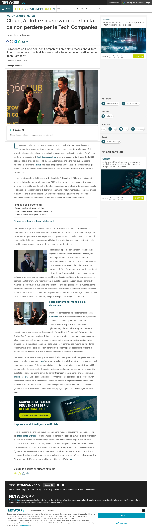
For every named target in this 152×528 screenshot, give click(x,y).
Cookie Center (90, 490)
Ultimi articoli (62, 9)
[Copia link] (27, 41)
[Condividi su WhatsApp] (19, 41)
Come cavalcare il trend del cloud (30, 208)
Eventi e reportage (22, 35)
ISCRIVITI (139, 56)
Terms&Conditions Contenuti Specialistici (68, 490)
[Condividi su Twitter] (11, 41)
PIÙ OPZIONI (121, 523)
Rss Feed (31, 490)
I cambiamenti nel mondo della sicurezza (33, 211)
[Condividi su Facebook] (7, 41)
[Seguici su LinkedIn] (58, 485)
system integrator (22, 377)
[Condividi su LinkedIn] (15, 41)
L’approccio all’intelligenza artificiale (31, 214)
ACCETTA (121, 515)
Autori (18, 490)
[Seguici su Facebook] (63, 485)
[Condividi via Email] (23, 41)
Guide (88, 9)
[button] (6, 8)
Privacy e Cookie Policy (44, 490)
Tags (24, 490)
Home (9, 35)
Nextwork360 (14, 500)
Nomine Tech (98, 9)
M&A (82, 9)
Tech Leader (74, 9)
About (11, 490)
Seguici (47, 485)
